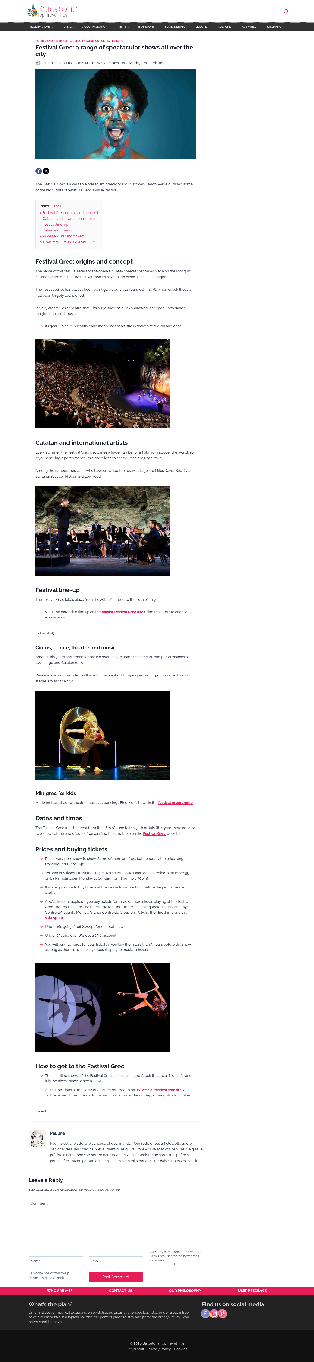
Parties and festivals (51, 40)
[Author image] (38, 63)
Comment (40, 1203)
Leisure (117, 40)
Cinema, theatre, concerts (90, 40)
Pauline (52, 63)
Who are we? (59, 1290)
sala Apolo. (54, 918)
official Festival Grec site (122, 612)
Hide (56, 206)
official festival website (162, 1090)
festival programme (175, 802)
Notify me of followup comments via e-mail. (49, 1275)
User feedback (252, 1290)
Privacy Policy (159, 1349)
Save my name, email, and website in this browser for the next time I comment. (176, 1256)
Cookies (180, 1349)
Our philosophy (185, 1290)
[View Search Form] (286, 11)
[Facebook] (38, 171)
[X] (46, 171)
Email (95, 1261)
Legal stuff (135, 1349)
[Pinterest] (222, 1313)
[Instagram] (213, 1313)
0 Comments (116, 63)
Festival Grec (154, 833)
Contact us (120, 1290)
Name (37, 1261)
